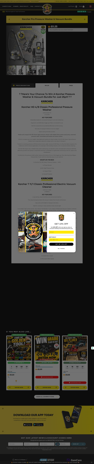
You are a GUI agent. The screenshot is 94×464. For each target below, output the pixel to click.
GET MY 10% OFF (61, 244)
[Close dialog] (74, 213)
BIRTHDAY (52, 237)
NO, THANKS (61, 248)
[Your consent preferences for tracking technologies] (92, 348)
